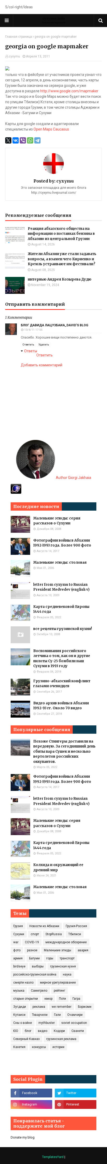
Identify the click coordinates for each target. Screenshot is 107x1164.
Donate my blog (23, 1137)
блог (28, 1031)
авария (83, 950)
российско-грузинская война (34, 974)
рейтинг (59, 990)
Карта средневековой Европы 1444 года (61, 609)
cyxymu (14, 56)
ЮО (15, 1031)
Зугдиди (19, 1007)
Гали (57, 1015)
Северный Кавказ (26, 1039)
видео (42, 1031)
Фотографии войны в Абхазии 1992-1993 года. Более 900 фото (62, 543)
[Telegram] (37, 140)
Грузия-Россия (76, 926)
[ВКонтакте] (15, 140)
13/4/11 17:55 (33, 329)
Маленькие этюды (57, 950)
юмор (48, 998)
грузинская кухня (63, 966)
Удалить (43, 344)
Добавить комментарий (41, 365)
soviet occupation (74, 1023)
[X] (8, 140)
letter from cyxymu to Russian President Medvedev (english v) (61, 587)
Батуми (34, 958)
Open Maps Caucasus (51, 129)
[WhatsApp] (30, 140)
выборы (38, 966)
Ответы (30, 351)
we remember (61, 1007)
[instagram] (31, 1104)
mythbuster (46, 1023)
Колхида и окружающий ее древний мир (58, 867)
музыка (18, 990)
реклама (38, 1007)
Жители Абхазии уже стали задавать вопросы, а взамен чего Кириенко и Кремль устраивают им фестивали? (62, 259)
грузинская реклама (61, 1039)
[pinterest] (75, 1104)
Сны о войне (22, 1023)
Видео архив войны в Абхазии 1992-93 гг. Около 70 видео (61, 706)
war (15, 942)
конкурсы (39, 1047)
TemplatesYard (53, 1157)
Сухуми (18, 934)
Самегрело (39, 990)
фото (17, 950)
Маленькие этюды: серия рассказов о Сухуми (56, 521)
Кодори (59, 1031)
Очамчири (75, 1015)
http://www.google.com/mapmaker (69, 91)
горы (49, 958)
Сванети (77, 1031)
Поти (62, 998)
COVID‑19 (32, 942)
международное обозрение (66, 942)
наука (67, 974)
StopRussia (53, 934)
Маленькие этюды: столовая (59, 562)
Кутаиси (19, 1015)
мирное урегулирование (58, 982)
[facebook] (31, 1093)
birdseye (19, 966)
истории (58, 1047)
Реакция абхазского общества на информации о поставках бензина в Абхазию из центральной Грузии (61, 233)
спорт (35, 934)
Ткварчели (40, 1015)
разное (32, 950)
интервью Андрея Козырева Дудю (59, 279)
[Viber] (23, 140)
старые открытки (25, 998)
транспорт (67, 958)
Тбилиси (74, 934)
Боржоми (84, 1007)
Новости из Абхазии (44, 926)
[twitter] (75, 1093)
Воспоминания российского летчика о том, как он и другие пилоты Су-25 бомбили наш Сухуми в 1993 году (61, 658)
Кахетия (19, 1047)
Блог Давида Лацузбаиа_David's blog (54, 325)
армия (18, 958)
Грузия (18, 926)
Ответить (28, 344)
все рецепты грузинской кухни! (62, 629)
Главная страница (18, 36)
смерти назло (23, 982)
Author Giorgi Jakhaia (73, 478)
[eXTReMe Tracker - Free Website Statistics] (16, 492)
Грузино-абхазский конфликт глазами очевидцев (61, 683)
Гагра (76, 998)
